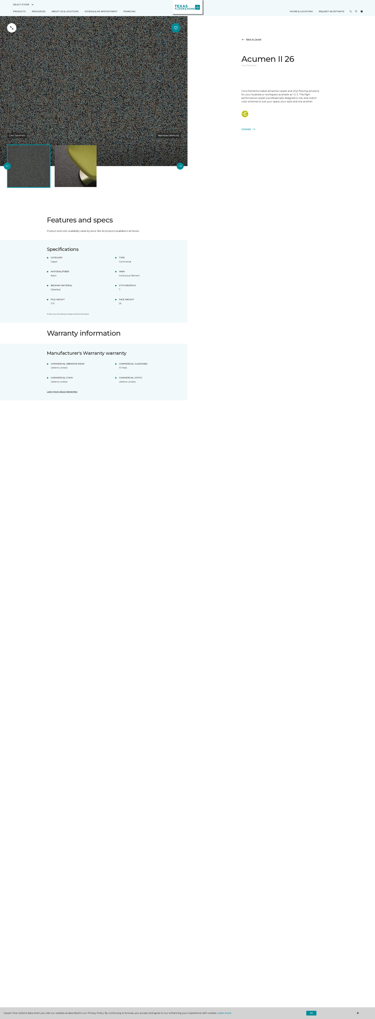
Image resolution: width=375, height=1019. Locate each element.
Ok (311, 1013)
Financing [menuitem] (129, 11)
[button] (350, 11)
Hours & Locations (301, 11)
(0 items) (362, 11)
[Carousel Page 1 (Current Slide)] (28, 166)
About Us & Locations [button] (65, 11)
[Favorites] (356, 11)
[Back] (7, 166)
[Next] (180, 166)
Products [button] (19, 11)
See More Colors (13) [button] (168, 135)
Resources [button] (38, 11)
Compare (246, 129)
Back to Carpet (253, 39)
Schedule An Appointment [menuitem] (101, 11)
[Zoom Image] (11, 28)
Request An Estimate (331, 11)
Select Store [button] (21, 4)
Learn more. (224, 1013)
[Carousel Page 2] (75, 166)
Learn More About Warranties (62, 391)
